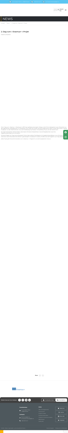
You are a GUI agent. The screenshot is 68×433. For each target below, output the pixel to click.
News (8, 23)
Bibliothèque (41, 419)
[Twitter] (43, 375)
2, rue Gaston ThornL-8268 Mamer (25, 410)
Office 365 (62, 416)
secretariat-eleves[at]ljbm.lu (52, 1)
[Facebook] (40, 375)
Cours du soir (42, 411)
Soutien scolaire (42, 413)
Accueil (3, 23)
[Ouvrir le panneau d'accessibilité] (1, 431)
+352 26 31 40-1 (37, 1)
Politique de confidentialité (61, 428)
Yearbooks (41, 421)
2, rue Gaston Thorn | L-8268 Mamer (20, 1)
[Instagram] (65, 137)
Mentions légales (50, 428)
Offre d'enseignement (44, 409)
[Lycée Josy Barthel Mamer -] (11, 9)
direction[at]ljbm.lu (25, 417)
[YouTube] (26, 400)
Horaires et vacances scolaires (45, 417)
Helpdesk (62, 420)
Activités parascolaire (43, 415)
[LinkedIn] (29, 400)
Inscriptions (62, 400)
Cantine (62, 412)
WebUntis (62, 408)
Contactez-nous (49, 400)
